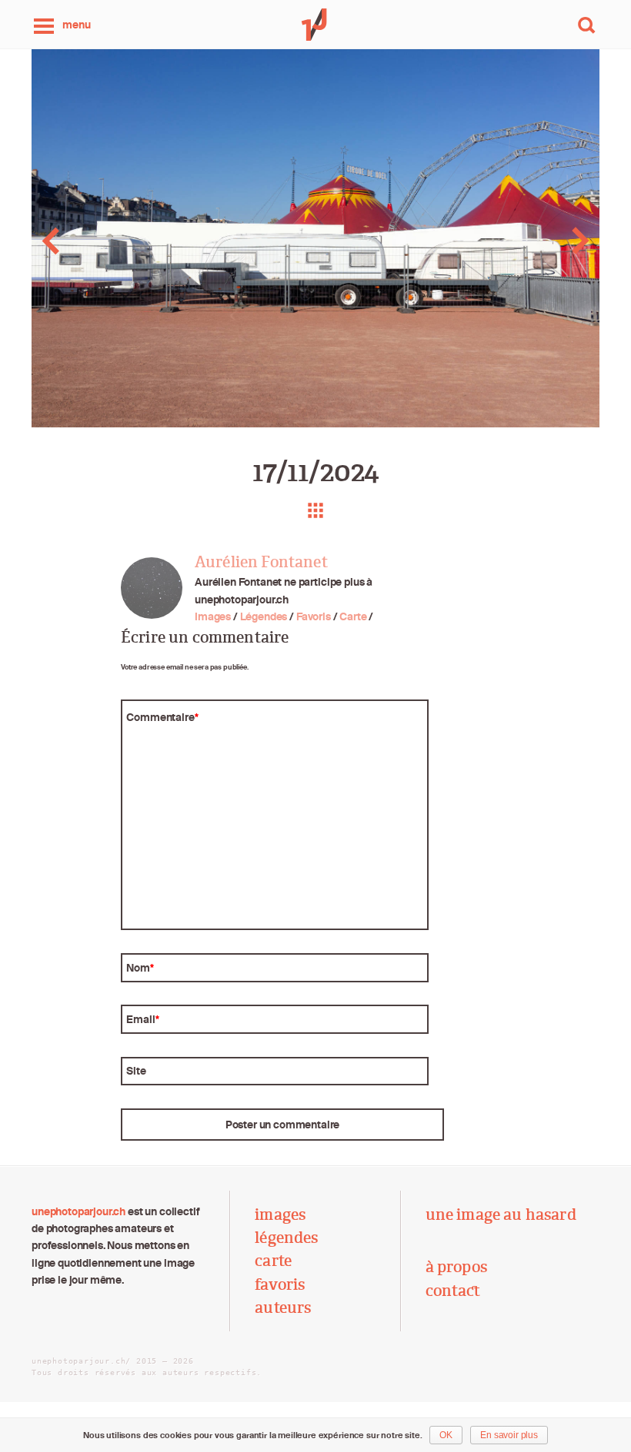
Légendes (264, 616)
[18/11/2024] (568, 241)
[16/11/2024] (63, 241)
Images (213, 616)
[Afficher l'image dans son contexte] (315, 510)
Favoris (313, 616)
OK (445, 1435)
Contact (453, 1291)
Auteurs (283, 1307)
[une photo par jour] (315, 24)
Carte (352, 616)
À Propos (456, 1267)
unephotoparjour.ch (78, 1211)
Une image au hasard (501, 1214)
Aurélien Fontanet (261, 562)
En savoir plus (509, 1435)
